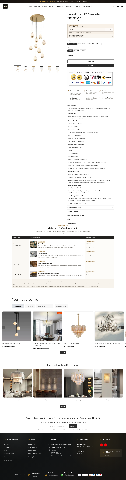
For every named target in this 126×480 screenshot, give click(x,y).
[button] (114, 6)
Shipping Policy (32, 444)
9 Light (70, 50)
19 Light (76, 50)
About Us (78, 6)
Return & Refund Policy (34, 453)
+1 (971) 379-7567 (60, 447)
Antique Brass (72, 44)
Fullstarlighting (22, 474)
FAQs (5, 450)
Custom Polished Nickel (94, 44)
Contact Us (7, 447)
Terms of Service (32, 447)
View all (63, 352)
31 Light (83, 50)
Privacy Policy (85, 429)
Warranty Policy (32, 457)
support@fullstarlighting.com (63, 444)
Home (30, 6)
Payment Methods (9, 453)
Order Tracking (8, 460)
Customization (8, 457)
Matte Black (81, 44)
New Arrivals (37, 6)
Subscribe (72, 426)
